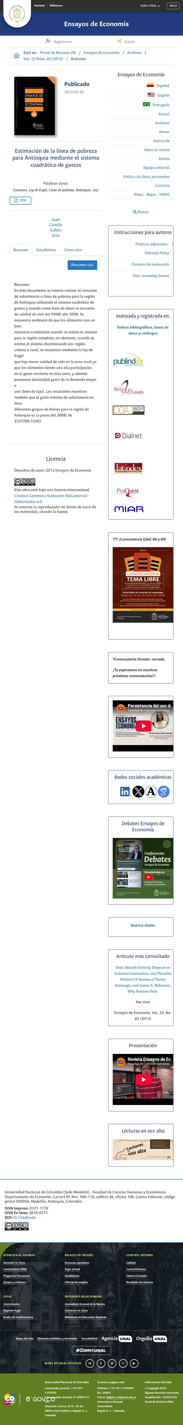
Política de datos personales (146, 177)
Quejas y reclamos (14, 1282)
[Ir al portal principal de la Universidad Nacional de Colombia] (17, 14)
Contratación (11, 1304)
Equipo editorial (156, 168)
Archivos (134, 53)
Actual (164, 114)
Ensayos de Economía (96, 24)
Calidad (131, 1262)
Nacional (39, 5)
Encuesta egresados (77, 1262)
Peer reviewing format (151, 276)
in (89, 1363)
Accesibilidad (89, 1338)
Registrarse (62, 42)
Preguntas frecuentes (16, 1275)
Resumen (20, 250)
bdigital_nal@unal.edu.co (121, 1397)
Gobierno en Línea (76, 1310)
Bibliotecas (56, 5)
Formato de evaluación (150, 265)
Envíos (164, 159)
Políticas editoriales (152, 244)
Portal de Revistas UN (58, 53)
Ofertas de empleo (76, 1282)
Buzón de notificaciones (18, 1317)
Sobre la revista (156, 150)
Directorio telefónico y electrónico (57, 1338)
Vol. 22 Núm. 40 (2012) (43, 59)
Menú (173, 6)
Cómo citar (73, 250)
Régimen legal (11, 1310)
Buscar (143, 212)
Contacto (162, 186)
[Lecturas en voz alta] (143, 1159)
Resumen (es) (82, 265)
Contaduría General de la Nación (85, 1304)
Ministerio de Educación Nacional (85, 1317)
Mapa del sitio (24, 1338)
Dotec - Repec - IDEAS (151, 195)
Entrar (129, 42)
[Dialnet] (128, 443)
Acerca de (161, 141)
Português (160, 105)
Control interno (136, 1269)
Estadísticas (46, 250)
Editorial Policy (157, 253)
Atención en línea (14, 1262)
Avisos (164, 132)
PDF (23, 201)
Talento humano (136, 1275)
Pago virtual (72, 1269)
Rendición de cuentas (139, 1282)
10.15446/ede (24, 1218)
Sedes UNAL (149, 6)
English (163, 96)
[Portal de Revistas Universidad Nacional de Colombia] (17, 56)
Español (162, 86)
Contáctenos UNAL (15, 1269)
